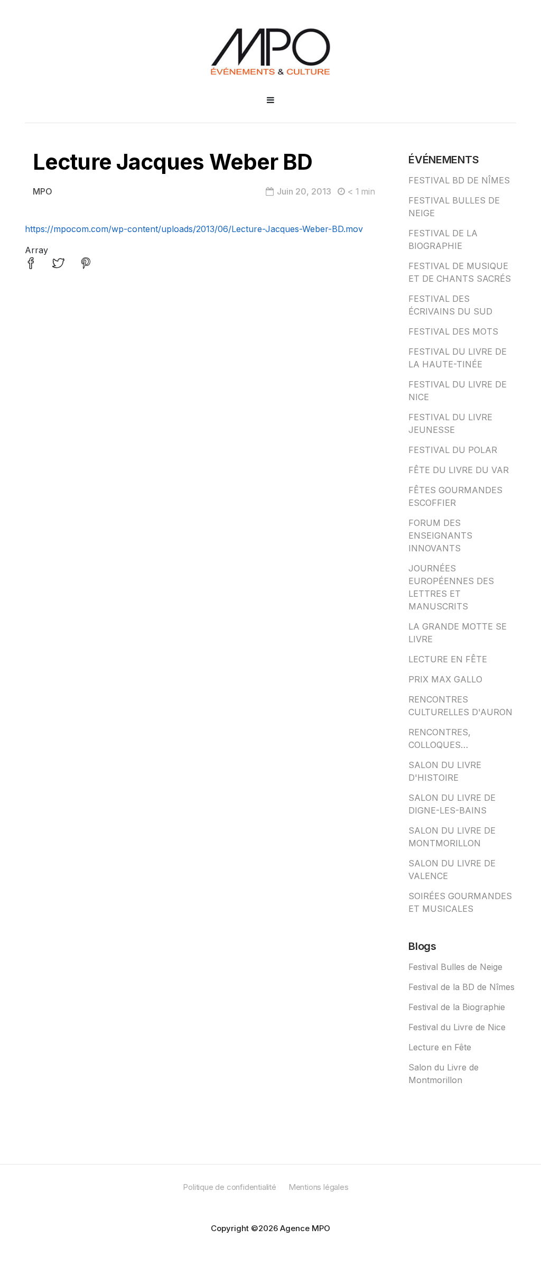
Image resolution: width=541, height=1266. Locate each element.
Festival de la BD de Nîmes (461, 987)
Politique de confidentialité (229, 1187)
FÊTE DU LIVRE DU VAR (458, 470)
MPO (42, 191)
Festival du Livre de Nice (457, 1027)
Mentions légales (318, 1187)
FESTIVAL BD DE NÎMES (459, 180)
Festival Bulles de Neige (455, 967)
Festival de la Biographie (456, 1007)
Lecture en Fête (439, 1047)
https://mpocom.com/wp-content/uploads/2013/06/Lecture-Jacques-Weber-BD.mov (194, 229)
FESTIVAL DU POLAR (452, 450)
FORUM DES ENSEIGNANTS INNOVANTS (440, 535)
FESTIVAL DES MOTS (453, 331)
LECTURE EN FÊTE (447, 659)
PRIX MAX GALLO (445, 679)
